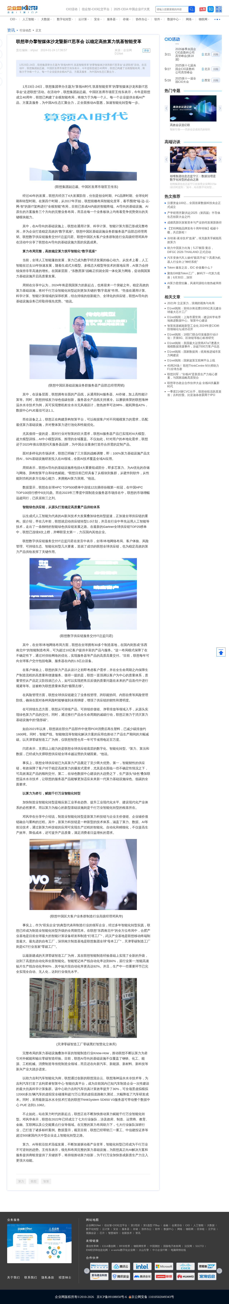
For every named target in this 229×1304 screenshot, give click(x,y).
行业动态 (25, 30)
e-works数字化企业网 (123, 1250)
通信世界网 (92, 1246)
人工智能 (28, 19)
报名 (215, 71)
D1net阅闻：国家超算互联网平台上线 (191, 360)
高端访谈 (172, 142)
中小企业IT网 (159, 1250)
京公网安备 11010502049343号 (152, 1297)
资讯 (11, 30)
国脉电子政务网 (172, 1246)
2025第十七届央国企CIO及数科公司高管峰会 (185, 47)
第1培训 (135, 1225)
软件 (157, 19)
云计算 (82, 19)
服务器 (111, 19)
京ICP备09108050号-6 (112, 1297)
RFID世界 (124, 1246)
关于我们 (13, 1277)
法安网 (188, 1246)
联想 (33, 1181)
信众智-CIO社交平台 (95, 9)
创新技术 (127, 1233)
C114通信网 (109, 1246)
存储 (126, 19)
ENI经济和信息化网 (97, 1250)
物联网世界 (140, 1246)
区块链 (200, 1229)
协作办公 (141, 19)
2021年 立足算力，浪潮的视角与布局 (191, 303)
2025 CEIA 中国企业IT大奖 (132, 9)
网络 (189, 19)
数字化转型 (64, 19)
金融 (165, 1225)
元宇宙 (212, 1229)
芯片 (102, 1233)
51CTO (200, 1246)
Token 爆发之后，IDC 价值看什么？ (190, 267)
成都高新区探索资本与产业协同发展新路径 (194, 222)
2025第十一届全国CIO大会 (185, 58)
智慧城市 (113, 1233)
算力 (21, 1181)
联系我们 (30, 1277)
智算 (46, 1181)
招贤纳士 (65, 1277)
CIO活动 (71, 9)
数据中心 (173, 19)
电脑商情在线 (178, 1250)
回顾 (215, 47)
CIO (12, 19)
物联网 (203, 19)
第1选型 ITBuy (151, 1225)
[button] (220, 108)
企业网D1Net (93, 1225)
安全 (97, 19)
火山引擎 (144, 1250)
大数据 (45, 19)
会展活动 (177, 1225)
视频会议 (91, 1233)
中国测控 (155, 1246)
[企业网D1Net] (22, 9)
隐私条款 (48, 1277)
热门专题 (172, 90)
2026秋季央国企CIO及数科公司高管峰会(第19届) (185, 71)
